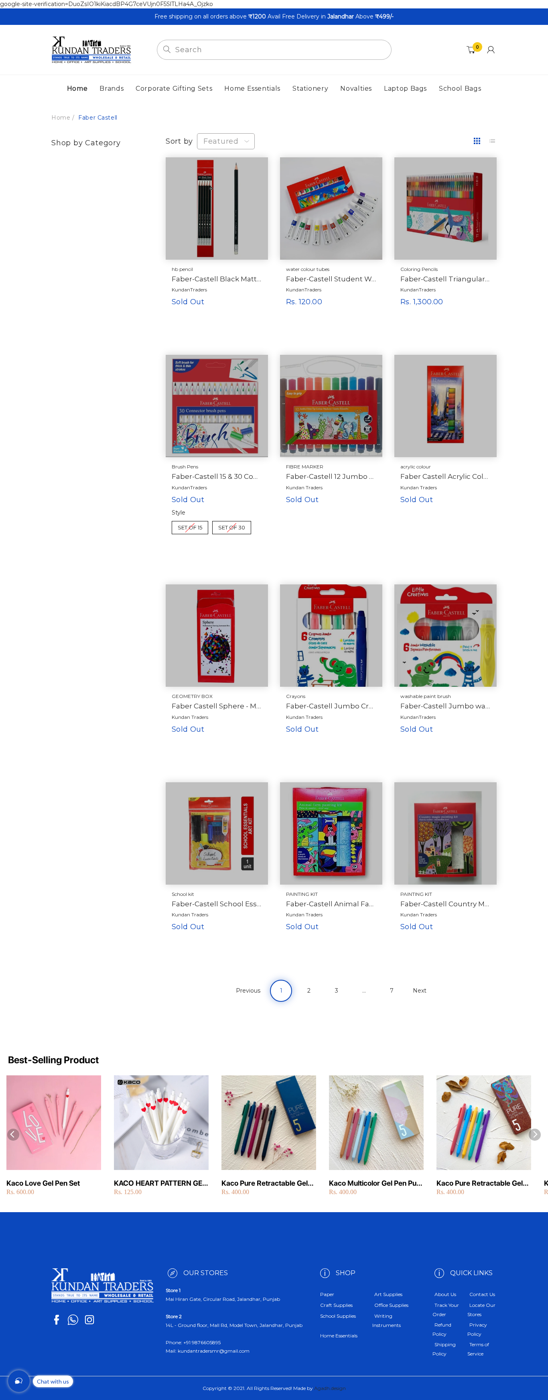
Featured (221, 141)
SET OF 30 (232, 526)
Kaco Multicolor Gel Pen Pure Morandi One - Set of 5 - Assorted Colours (376, 1183)
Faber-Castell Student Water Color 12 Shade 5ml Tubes (331, 279)
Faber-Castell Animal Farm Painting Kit (331, 904)
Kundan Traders (304, 487)
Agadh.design (330, 1388)
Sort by (179, 141)
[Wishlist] (233, 341)
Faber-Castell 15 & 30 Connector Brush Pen (217, 476)
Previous (248, 990)
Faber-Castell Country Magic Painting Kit (445, 904)
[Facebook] (56, 1320)
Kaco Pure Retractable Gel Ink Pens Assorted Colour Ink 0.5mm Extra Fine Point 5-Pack (483, 1183)
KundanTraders (189, 290)
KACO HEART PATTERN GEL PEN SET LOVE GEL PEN (160, 1183)
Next (419, 990)
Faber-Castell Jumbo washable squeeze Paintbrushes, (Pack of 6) (445, 706)
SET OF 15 (190, 526)
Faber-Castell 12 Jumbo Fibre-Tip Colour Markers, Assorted (331, 476)
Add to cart (324, 320)
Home (60, 117)
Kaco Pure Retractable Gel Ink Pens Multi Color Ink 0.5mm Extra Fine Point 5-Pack (264, 1183)
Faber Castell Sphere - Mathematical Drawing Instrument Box (217, 706)
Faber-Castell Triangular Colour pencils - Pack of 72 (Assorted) (445, 279)
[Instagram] (89, 1320)
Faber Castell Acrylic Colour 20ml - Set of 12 (445, 476)
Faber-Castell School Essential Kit (217, 904)
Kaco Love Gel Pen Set (43, 1183)
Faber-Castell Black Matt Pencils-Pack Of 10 (217, 279)
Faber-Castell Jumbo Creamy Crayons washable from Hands (331, 706)
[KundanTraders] (91, 49)
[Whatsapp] (73, 1320)
